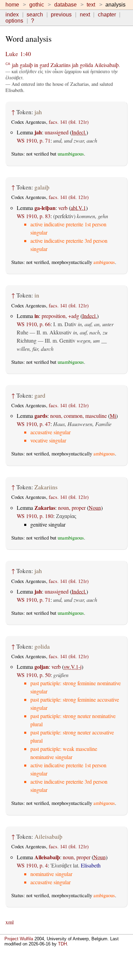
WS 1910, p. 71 (33, 140)
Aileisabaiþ (106, 64)
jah (15, 64)
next (85, 14)
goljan (41, 667)
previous (61, 14)
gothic (36, 5)
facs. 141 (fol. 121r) (69, 122)
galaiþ (26, 64)
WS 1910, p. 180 (35, 515)
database (65, 5)
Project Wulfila (18, 938)
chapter (107, 14)
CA (7, 63)
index (12, 14)
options (14, 21)
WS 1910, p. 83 (33, 216)
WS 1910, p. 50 (33, 674)
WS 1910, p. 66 (33, 324)
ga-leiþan (45, 208)
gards (40, 416)
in (36, 64)
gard (44, 64)
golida (86, 64)
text (91, 5)
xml (9, 922)
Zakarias (44, 508)
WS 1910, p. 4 (32, 865)
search (35, 14)
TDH (62, 943)
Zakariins (60, 64)
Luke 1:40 (18, 54)
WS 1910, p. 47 (33, 423)
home (12, 5)
